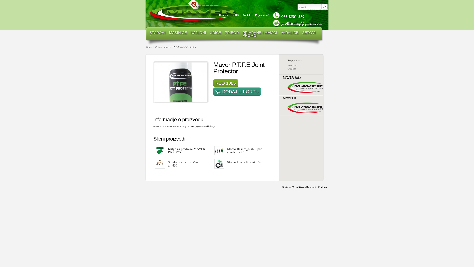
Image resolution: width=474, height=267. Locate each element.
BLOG (235, 15)
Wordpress (322, 187)
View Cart (292, 65)
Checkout (292, 68)
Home (223, 15)
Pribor (158, 47)
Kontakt (247, 15)
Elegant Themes (299, 187)
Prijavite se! (262, 15)
